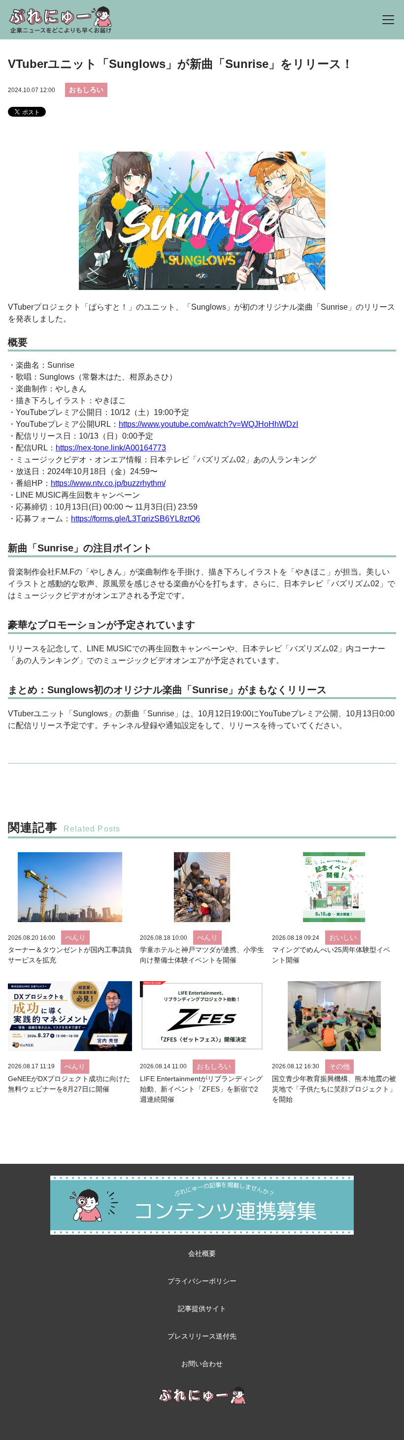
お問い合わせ (202, 1364)
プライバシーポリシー (202, 1281)
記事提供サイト (202, 1308)
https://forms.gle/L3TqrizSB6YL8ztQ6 (135, 518)
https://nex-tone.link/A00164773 (111, 448)
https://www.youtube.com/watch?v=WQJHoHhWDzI (208, 424)
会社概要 (202, 1253)
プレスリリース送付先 (202, 1336)
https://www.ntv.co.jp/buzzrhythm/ (108, 483)
